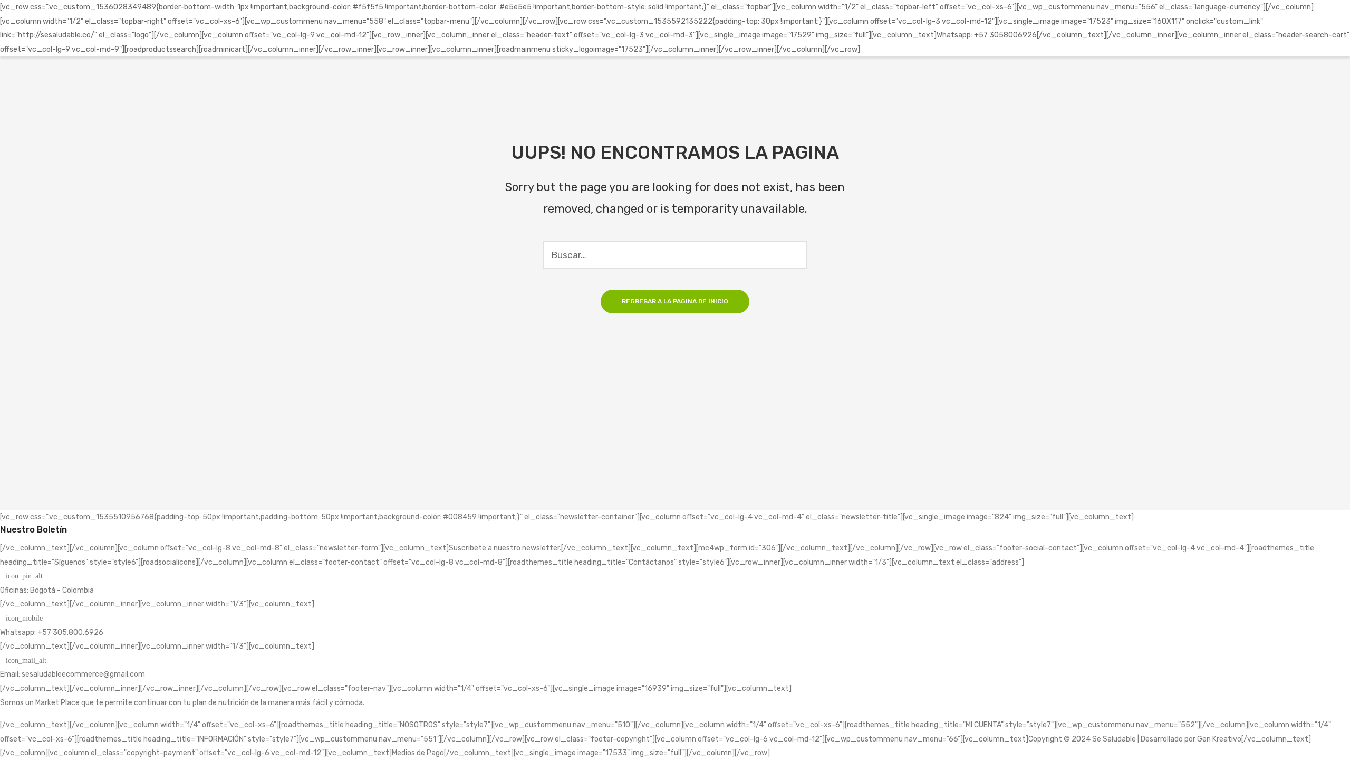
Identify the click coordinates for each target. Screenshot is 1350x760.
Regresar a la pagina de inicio (675, 301)
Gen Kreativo (1219, 739)
